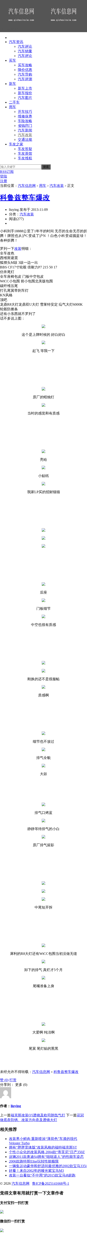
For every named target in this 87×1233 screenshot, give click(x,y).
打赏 (13, 1080)
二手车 (14, 102)
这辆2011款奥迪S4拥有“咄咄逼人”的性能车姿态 (46, 1157)
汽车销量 (25, 51)
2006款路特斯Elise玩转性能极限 (34, 1161)
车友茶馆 (25, 153)
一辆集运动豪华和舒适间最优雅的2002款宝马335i (48, 1166)
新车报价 (25, 93)
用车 (12, 107)
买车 (12, 60)
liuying (16, 1106)
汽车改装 (25, 135)
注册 (3, 181)
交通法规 (25, 139)
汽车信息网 (27, 186)
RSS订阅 (7, 172)
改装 (17, 248)
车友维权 (25, 158)
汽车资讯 (16, 42)
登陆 (3, 176)
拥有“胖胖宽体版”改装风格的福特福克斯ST (43, 1147)
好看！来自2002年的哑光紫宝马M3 (36, 1170)
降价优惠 (25, 70)
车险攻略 (25, 121)
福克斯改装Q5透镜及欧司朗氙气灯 (38, 1115)
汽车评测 (25, 79)
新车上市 (25, 88)
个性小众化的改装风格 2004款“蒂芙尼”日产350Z (47, 1152)
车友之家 (16, 144)
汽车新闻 (25, 130)
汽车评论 (25, 46)
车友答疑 (25, 149)
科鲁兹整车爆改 (25, 197)
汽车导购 (25, 74)
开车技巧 (25, 111)
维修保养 (25, 116)
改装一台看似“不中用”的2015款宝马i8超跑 (42, 1175)
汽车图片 (25, 98)
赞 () (4, 1080)
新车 (12, 84)
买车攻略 (25, 65)
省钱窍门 (25, 125)
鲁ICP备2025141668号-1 (50, 1183)
